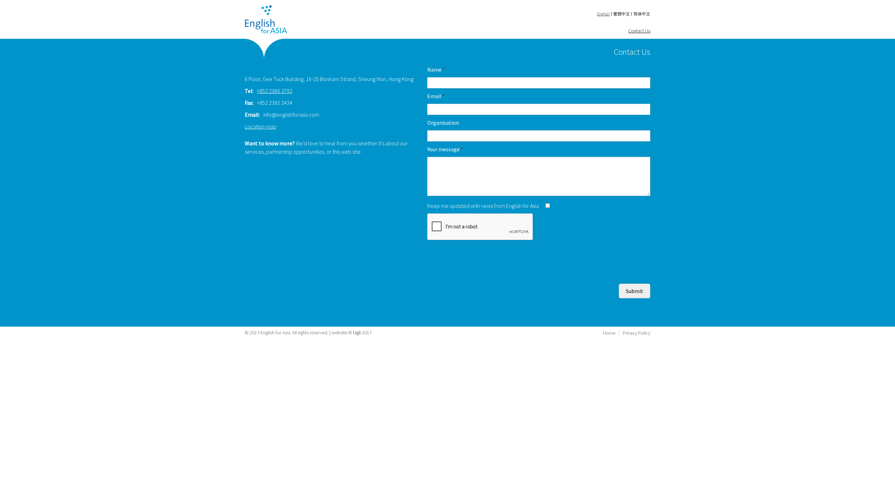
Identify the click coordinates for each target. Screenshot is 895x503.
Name (436, 69)
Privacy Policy (636, 333)
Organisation (443, 122)
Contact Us (639, 31)
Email (436, 96)
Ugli (357, 332)
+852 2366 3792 (274, 90)
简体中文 (641, 13)
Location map (260, 126)
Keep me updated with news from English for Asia (483, 205)
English (603, 13)
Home (609, 333)
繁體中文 (621, 13)
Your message (445, 149)
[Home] (266, 19)
